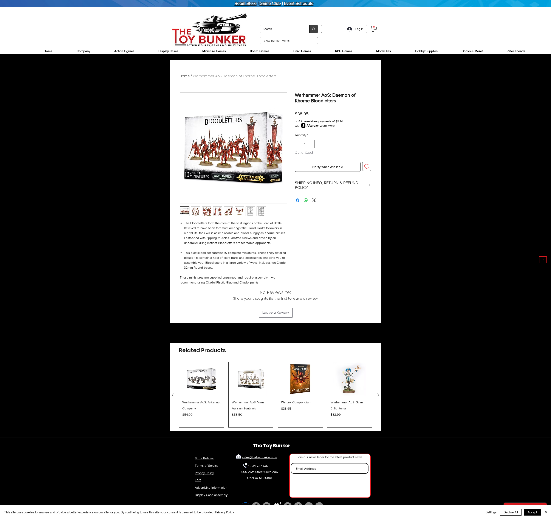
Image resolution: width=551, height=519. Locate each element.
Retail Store (246, 3)
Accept (532, 512)
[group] (275, 395)
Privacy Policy (204, 473)
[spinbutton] (304, 144)
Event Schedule (298, 3)
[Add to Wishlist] (366, 166)
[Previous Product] (172, 394)
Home (185, 76)
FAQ (198, 480)
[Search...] (313, 29)
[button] (374, 29)
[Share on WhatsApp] (305, 200)
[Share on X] (314, 200)
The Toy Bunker (271, 445)
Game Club (270, 3)
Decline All (511, 512)
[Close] (545, 512)
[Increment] (311, 144)
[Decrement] (298, 144)
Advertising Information (211, 487)
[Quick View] (201, 379)
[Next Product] (378, 394)
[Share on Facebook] (297, 200)
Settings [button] (491, 512)
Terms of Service (206, 465)
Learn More (327, 125)
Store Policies (204, 458)
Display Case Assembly (211, 495)
